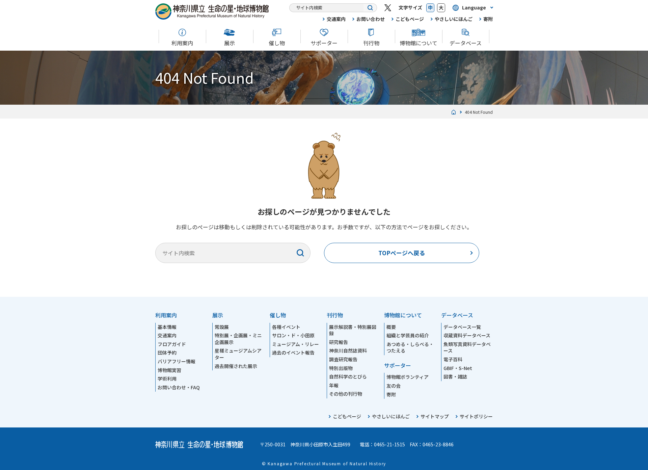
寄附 (488, 19)
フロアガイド (172, 344)
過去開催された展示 (236, 366)
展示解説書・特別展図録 (352, 330)
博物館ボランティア (407, 376)
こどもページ (410, 19)
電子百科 (452, 359)
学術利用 (167, 378)
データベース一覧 (462, 326)
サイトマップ (435, 416)
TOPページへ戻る (401, 253)
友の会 (393, 385)
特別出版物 (341, 368)
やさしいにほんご (454, 19)
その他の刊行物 (345, 393)
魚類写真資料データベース (467, 347)
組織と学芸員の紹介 (407, 335)
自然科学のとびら (348, 376)
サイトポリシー (476, 416)
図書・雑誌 (455, 376)
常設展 (222, 326)
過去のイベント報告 (293, 352)
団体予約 (167, 352)
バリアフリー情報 (176, 361)
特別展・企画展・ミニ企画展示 (238, 338)
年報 (334, 385)
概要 (391, 326)
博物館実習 (169, 370)
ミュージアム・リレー (295, 344)
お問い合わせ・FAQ (179, 387)
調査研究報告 (343, 359)
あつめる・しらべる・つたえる (410, 347)
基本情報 (167, 326)
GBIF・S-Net (457, 368)
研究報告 (338, 342)
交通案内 (336, 19)
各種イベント (286, 326)
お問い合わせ (370, 19)
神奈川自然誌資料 (348, 350)
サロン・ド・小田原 (293, 335)
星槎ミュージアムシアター (238, 354)
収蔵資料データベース (466, 335)
